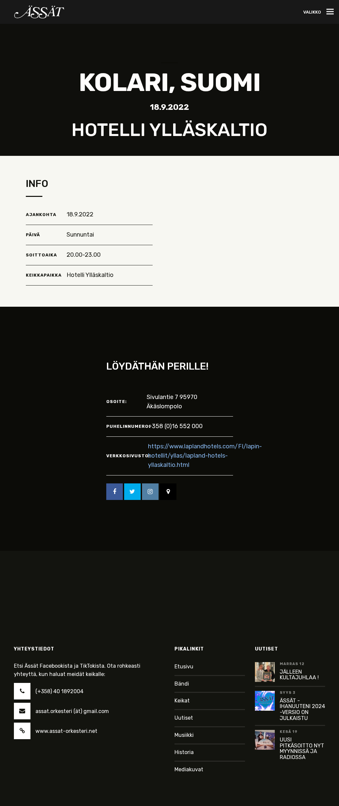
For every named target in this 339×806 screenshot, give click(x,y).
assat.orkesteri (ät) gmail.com (72, 711)
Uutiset (183, 718)
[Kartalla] (168, 491)
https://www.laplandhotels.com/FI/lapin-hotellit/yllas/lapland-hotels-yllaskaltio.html (205, 456)
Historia (184, 752)
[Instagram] (150, 491)
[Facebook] (114, 491)
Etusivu (183, 666)
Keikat (182, 700)
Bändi (181, 684)
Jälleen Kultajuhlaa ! (299, 675)
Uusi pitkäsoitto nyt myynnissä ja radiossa (302, 748)
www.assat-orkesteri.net (66, 731)
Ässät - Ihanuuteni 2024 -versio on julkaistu (302, 709)
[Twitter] (132, 491)
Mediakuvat (188, 769)
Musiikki (184, 735)
